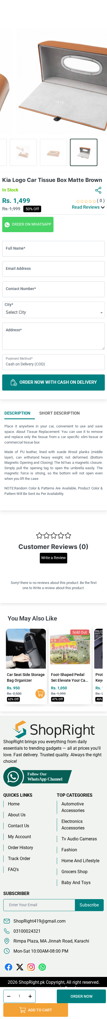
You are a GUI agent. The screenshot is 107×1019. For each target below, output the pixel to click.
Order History (20, 847)
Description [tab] (17, 413)
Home (13, 804)
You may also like (32, 618)
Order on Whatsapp (31, 224)
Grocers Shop (74, 871)
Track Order (19, 858)
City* (9, 304)
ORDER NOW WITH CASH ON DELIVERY (57, 382)
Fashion (69, 849)
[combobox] (53, 313)
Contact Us (18, 825)
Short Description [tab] (59, 413)
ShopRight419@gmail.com (39, 921)
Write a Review (53, 558)
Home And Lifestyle (80, 860)
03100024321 (26, 931)
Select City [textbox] (16, 312)
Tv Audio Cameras (79, 838)
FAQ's (13, 869)
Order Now (81, 996)
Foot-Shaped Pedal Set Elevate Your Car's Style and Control (26, 680)
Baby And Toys (76, 882)
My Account (19, 836)
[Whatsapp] (42, 967)
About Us (17, 814)
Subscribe (89, 905)
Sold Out (35, 632)
